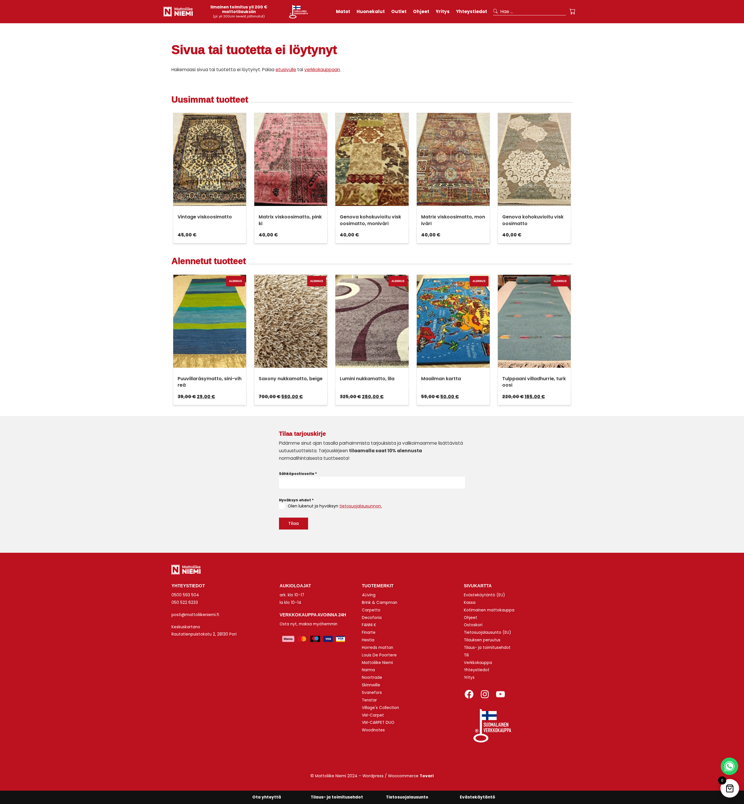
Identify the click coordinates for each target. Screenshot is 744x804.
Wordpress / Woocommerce (398, 776)
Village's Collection (380, 707)
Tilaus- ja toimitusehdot (487, 647)
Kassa (469, 602)
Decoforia (372, 617)
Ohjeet (470, 617)
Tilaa (293, 523)
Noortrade (372, 677)
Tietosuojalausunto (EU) (487, 632)
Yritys (469, 677)
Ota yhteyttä (266, 797)
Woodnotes (373, 730)
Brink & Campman (379, 602)
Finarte (368, 632)
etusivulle (286, 70)
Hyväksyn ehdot (296, 500)
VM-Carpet (373, 715)
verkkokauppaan (322, 70)
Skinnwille (371, 685)
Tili (466, 655)
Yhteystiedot (476, 670)
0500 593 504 (185, 595)
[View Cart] (572, 11)
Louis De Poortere (379, 655)
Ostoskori (473, 625)
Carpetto (371, 610)
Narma (368, 670)
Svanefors (372, 692)
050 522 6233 (184, 602)
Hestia (368, 640)
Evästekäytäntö (477, 797)
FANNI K (369, 625)
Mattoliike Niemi (377, 662)
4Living (368, 595)
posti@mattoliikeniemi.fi (195, 615)
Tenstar (369, 700)
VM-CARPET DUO (378, 722)
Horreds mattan (377, 647)
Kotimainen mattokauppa (489, 610)
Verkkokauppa (478, 662)
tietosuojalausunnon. (360, 506)
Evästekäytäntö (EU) (484, 595)
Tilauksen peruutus (482, 640)
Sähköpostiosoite (298, 473)
